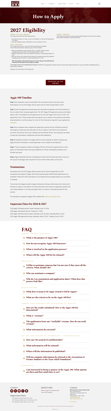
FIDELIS (57, 409)
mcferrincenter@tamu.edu (76, 398)
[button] (55, 238)
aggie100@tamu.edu (75, 397)
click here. (13, 123)
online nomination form (52, 196)
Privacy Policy (73, 401)
